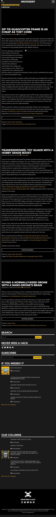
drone (18, 325)
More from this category (8, 404)
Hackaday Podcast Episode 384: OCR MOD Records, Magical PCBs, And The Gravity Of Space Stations (24, 453)
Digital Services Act (23, 510)
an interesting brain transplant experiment (22, 296)
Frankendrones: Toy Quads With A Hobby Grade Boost (27, 151)
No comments (16, 371)
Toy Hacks (19, 122)
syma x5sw (40, 325)
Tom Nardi (14, 34)
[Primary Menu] (53, 1)
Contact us (13, 347)
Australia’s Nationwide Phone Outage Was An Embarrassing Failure (25, 378)
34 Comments (27, 287)
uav (45, 325)
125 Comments (16, 448)
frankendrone (20, 124)
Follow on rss (10, 347)
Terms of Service (15, 510)
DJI (8, 256)
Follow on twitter (5, 347)
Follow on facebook (2, 347)
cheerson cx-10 (11, 325)
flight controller (13, 256)
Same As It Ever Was (16, 445)
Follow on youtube (7, 347)
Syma (36, 256)
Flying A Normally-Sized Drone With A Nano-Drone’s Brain (24, 284)
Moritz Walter (17, 287)
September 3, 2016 (7, 287)
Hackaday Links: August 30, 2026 (20, 439)
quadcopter (28, 124)
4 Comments (15, 467)
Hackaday (28, 1)
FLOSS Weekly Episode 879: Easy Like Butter (24, 470)
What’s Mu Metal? (16, 368)
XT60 (40, 256)
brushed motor (11, 124)
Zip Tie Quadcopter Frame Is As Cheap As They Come (25, 31)
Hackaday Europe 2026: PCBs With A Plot (23, 385)
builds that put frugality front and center (37, 238)
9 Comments (15, 442)
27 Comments (22, 34)
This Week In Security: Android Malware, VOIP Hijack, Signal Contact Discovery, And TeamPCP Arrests (25, 462)
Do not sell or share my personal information (38, 510)
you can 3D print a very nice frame (16, 111)
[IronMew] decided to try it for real (28, 43)
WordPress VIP (31, 512)
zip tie (34, 124)
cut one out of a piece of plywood (32, 113)
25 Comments (16, 382)
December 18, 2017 (7, 155)
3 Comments (25, 155)
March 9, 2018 (5, 34)
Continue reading (31, 118)
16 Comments (16, 394)
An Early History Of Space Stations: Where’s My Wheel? (25, 398)
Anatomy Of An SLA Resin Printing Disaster (24, 391)
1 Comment (15, 457)
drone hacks (11, 122)
